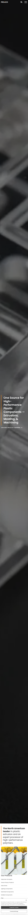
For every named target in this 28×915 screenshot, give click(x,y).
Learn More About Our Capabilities (10, 427)
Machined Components (7, 892)
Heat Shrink (4, 885)
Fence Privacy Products (7, 882)
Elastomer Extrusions (6, 879)
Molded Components (6, 895)
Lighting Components (7, 889)
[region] (14, 906)
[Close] (26, 900)
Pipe (2, 898)
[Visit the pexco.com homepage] (4, 2)
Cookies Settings (14, 911)
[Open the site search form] (21, 2)
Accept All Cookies (14, 907)
